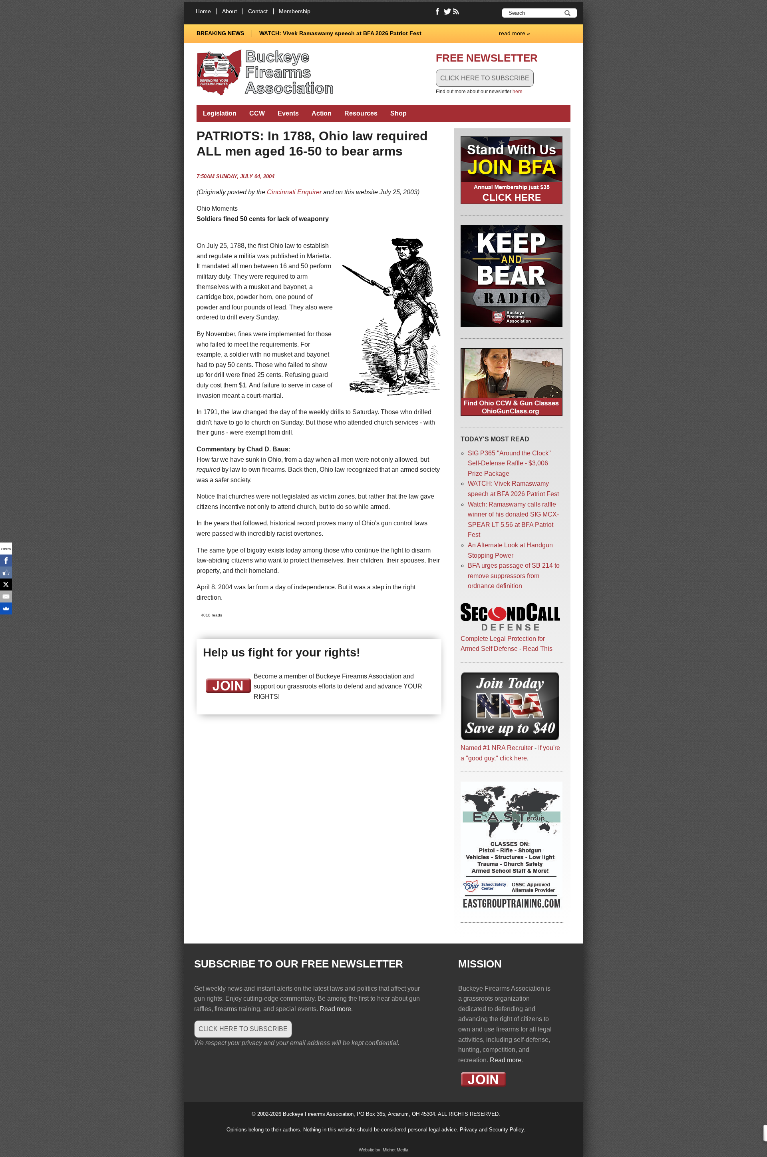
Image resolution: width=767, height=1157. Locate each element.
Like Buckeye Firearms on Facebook (438, 11)
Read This (537, 648)
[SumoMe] (6, 608)
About (229, 11)
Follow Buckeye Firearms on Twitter (447, 11)
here (518, 91)
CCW (257, 113)
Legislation (219, 113)
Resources (361, 113)
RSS (457, 11)
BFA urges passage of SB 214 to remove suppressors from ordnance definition (514, 575)
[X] (6, 584)
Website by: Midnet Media (383, 1149)
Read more (335, 1008)
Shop (398, 113)
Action (322, 113)
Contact (258, 11)
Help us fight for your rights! (281, 652)
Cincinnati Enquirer (294, 192)
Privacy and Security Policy (492, 1130)
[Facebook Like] (6, 572)
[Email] (6, 596)
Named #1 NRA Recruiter (497, 747)
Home (203, 11)
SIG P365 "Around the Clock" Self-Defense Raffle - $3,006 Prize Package (509, 463)
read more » (514, 33)
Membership (294, 11)
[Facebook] (6, 561)
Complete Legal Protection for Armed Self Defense (503, 643)
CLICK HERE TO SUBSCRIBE (484, 78)
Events (288, 113)
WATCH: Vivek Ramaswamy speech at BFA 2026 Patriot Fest (340, 33)
